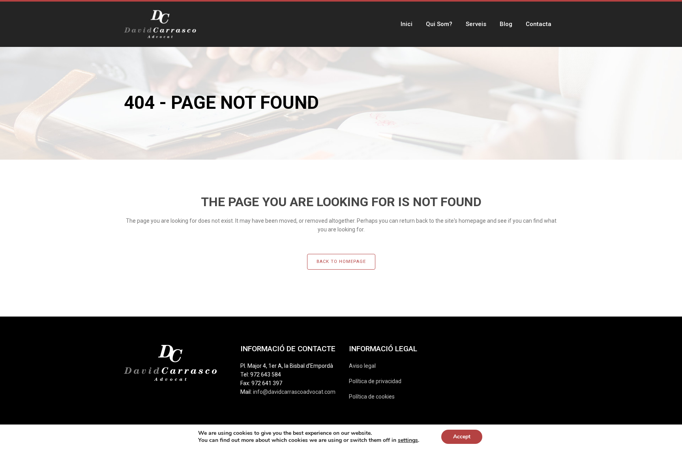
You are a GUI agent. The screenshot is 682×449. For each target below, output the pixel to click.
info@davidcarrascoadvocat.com (294, 392)
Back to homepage (341, 261)
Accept (461, 436)
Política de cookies (372, 396)
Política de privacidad (375, 381)
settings (408, 440)
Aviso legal (362, 366)
